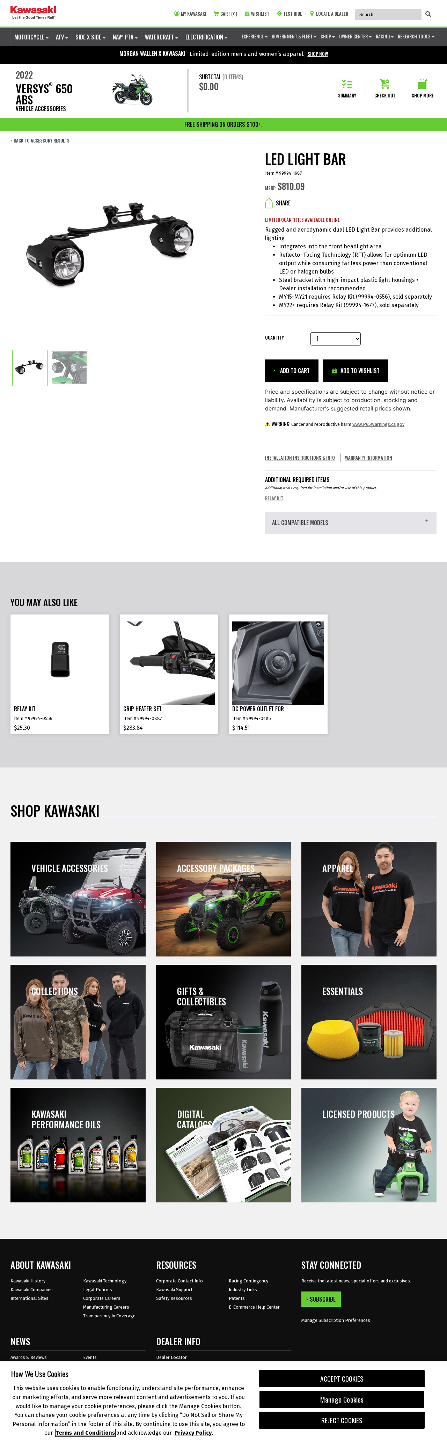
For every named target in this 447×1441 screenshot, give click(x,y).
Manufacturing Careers (106, 1307)
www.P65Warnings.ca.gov (378, 424)
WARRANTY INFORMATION (368, 457)
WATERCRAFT (160, 37)
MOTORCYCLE (30, 37)
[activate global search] (428, 14)
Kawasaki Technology (104, 1280)
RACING (383, 36)
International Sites (29, 1298)
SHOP (326, 36)
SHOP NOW (318, 53)
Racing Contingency (248, 1280)
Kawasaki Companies (31, 1289)
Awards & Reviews (28, 1357)
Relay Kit (274, 498)
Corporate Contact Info (179, 1280)
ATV (60, 37)
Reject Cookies (342, 1420)
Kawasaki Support (174, 1289)
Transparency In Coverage (109, 1315)
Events (90, 1357)
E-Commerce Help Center (254, 1307)
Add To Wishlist (359, 370)
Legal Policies (97, 1289)
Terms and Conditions (85, 1432)
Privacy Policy (193, 1432)
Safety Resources (174, 1298)
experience (253, 36)
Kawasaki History (27, 1280)
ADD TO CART (294, 370)
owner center (354, 36)
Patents (237, 1298)
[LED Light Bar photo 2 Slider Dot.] (69, 368)
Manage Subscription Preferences (335, 1320)
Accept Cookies (342, 1379)
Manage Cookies (342, 1399)
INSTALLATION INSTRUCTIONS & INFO (300, 457)
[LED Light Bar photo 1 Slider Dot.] (30, 368)
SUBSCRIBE (323, 1299)
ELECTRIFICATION (205, 37)
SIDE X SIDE (89, 37)
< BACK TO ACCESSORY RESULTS (39, 141)
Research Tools (415, 36)
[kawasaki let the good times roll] (33, 13)
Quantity (274, 338)
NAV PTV (124, 37)
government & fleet (293, 36)
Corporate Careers (101, 1298)
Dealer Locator (171, 1357)
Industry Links (243, 1289)
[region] (223, 1401)
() (228, 14)
